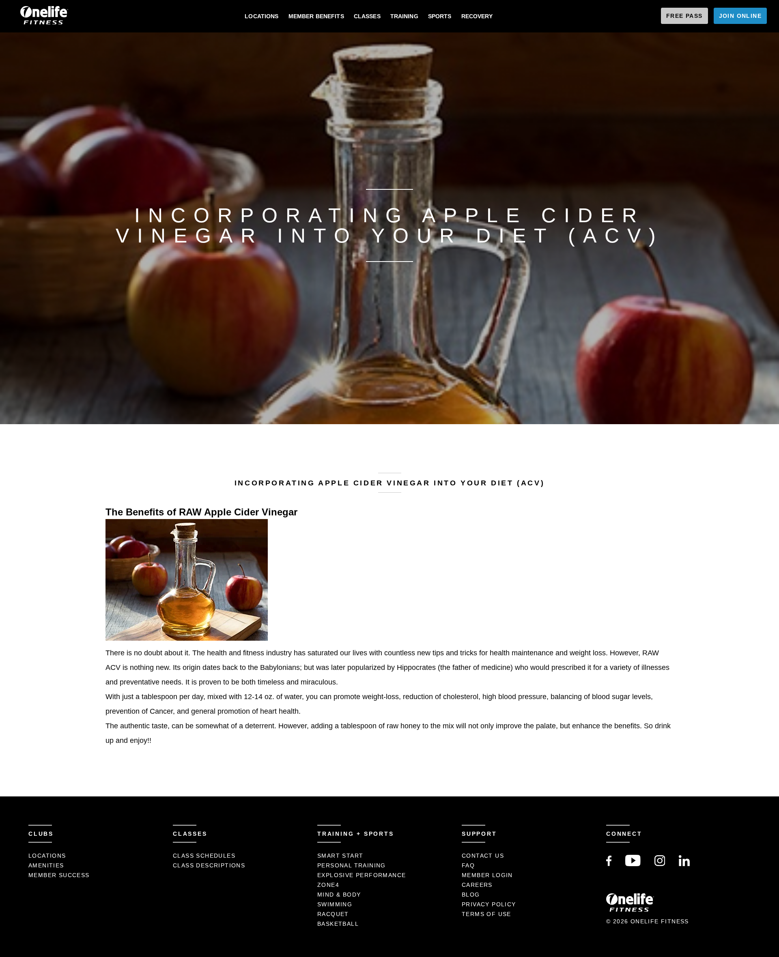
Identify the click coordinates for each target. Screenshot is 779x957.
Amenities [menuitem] (46, 865)
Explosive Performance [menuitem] (361, 875)
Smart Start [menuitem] (340, 855)
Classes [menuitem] (367, 16)
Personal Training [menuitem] (351, 865)
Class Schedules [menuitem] (204, 855)
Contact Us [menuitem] (483, 855)
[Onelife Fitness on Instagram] (659, 864)
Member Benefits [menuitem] (316, 16)
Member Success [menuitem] (59, 875)
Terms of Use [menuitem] (486, 914)
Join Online (740, 16)
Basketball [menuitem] (338, 924)
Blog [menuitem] (471, 894)
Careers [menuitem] (477, 885)
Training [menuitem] (404, 16)
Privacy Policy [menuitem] (489, 904)
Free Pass (684, 16)
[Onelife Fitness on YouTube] (633, 864)
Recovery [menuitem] (477, 16)
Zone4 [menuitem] (328, 885)
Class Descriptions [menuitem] (209, 865)
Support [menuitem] (479, 833)
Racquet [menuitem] (333, 914)
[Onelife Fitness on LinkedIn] (684, 864)
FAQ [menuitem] (468, 865)
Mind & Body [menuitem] (339, 894)
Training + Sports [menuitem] (355, 833)
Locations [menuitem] (261, 16)
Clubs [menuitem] (41, 833)
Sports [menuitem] (440, 16)
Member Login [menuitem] (487, 875)
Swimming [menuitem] (334, 904)
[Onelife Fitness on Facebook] (608, 864)
